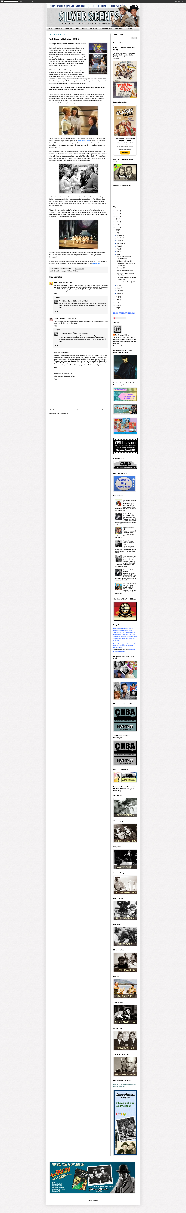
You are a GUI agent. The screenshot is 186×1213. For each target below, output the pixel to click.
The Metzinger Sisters (65, 301)
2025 (116, 213)
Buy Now (125, 153)
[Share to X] (79, 269)
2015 (116, 302)
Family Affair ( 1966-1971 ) (129, 583)
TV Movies (69, 271)
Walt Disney (75, 271)
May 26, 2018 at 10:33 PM (65, 282)
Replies (58, 297)
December (120, 235)
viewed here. (96, 263)
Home (78, 410)
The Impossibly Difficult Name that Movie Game (125, 274)
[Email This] (76, 269)
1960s (55, 271)
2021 (116, 224)
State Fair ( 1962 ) (121, 268)
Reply (55, 293)
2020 (116, 227)
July (118, 249)
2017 (116, 297)
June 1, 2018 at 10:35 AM (81, 333)
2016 (116, 299)
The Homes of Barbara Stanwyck (129, 570)
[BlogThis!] (77, 269)
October (119, 241)
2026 (116, 211)
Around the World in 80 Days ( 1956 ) (126, 282)
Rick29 (56, 282)
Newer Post (53, 410)
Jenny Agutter (64, 271)
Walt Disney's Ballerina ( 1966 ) (124, 261)
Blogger (96, 1200)
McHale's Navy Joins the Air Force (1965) (124, 48)
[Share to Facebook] (81, 269)
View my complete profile (119, 346)
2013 (116, 308)
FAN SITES (93, 29)
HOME (50, 29)
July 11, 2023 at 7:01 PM (67, 373)
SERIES (77, 29)
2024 (116, 216)
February (119, 291)
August (119, 246)
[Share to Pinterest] (83, 269)
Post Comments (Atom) (62, 413)
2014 (116, 305)
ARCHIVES (68, 29)
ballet (58, 271)
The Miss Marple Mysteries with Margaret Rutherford (129, 514)
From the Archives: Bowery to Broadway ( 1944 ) (124, 257)
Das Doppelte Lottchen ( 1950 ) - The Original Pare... (126, 264)
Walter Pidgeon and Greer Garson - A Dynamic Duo (129, 557)
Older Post (104, 410)
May (118, 254)
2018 (116, 233)
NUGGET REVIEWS (106, 29)
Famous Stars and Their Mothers (125, 271)
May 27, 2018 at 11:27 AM (69, 318)
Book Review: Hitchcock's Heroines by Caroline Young (126, 278)
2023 (116, 219)
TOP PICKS (119, 29)
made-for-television (84, 140)
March (119, 288)
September (120, 243)
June (118, 251)
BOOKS (84, 29)
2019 (116, 230)
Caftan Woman (58, 318)
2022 (116, 222)
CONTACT (128, 29)
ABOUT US (58, 29)
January (119, 293)
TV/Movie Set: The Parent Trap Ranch (129, 501)
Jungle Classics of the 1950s (128, 528)
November (119, 238)
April (118, 285)
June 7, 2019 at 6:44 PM (63, 352)
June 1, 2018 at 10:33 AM (81, 301)
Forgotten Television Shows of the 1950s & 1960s (128, 542)
